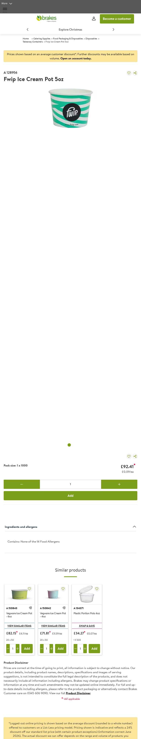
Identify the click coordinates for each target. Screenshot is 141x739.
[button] (30, 607)
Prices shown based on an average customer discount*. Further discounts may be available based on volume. (70, 56)
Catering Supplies (41, 38)
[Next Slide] (113, 29)
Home (26, 38)
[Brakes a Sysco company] (46, 18)
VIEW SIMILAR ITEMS (19, 626)
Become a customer (117, 18)
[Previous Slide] (27, 29)
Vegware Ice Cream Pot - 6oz (19, 615)
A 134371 (79, 608)
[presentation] (70, 542)
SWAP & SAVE (87, 626)
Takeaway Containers (33, 41)
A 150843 (11, 608)
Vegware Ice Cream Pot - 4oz (53, 615)
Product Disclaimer (78, 693)
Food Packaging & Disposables (68, 38)
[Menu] (5, 10)
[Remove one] (22, 484)
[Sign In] (94, 19)
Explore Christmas (70, 29)
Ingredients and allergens (21, 527)
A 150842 (45, 608)
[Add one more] (119, 484)
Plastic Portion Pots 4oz (87, 613)
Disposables (91, 38)
